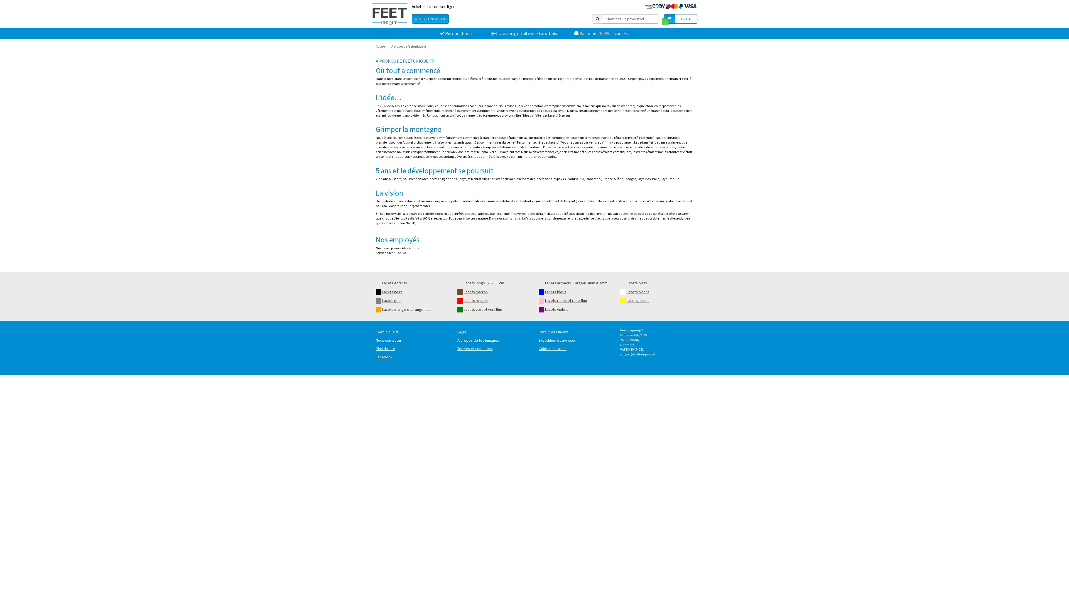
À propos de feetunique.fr (408, 46)
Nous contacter (430, 18)
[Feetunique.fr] (390, 14)
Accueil (381, 46)
